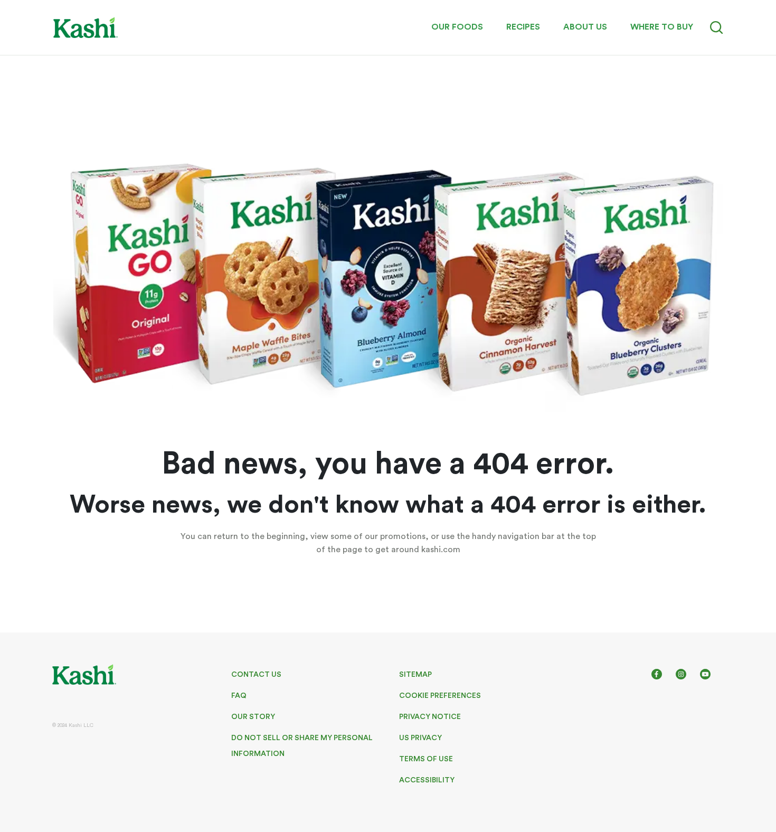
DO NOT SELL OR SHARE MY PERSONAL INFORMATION (302, 746)
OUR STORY (253, 717)
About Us (585, 27)
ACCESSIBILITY (427, 780)
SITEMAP (415, 674)
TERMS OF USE (426, 759)
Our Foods (457, 27)
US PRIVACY (420, 738)
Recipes (523, 27)
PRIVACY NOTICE (430, 717)
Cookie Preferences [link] (440, 695)
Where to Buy (661, 27)
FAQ (239, 695)
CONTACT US (256, 674)
